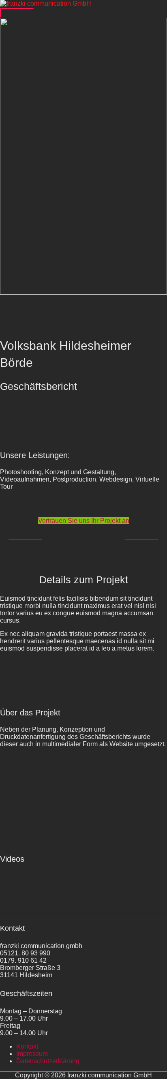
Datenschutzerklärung (47, 1061)
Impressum (32, 1053)
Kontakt (27, 1046)
